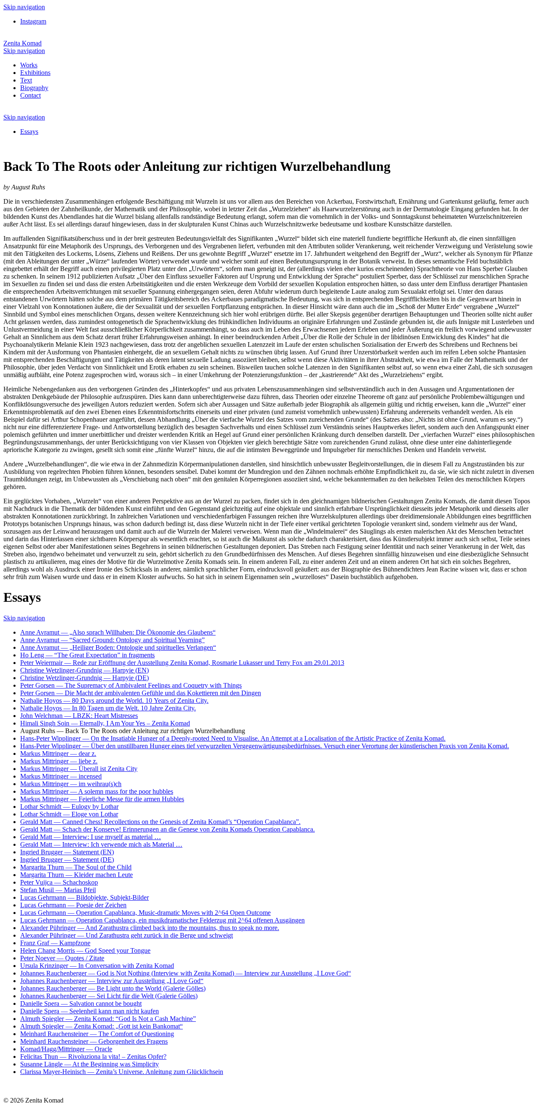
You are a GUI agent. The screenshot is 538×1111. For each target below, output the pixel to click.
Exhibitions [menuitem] (35, 72)
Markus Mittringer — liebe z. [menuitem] (59, 761)
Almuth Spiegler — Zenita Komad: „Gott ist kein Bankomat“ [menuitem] (101, 1026)
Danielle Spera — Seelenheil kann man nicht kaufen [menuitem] (89, 1011)
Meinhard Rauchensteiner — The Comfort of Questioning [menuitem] (97, 1033)
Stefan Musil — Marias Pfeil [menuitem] (58, 889)
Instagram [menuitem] (33, 21)
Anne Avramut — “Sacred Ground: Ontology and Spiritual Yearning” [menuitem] (112, 639)
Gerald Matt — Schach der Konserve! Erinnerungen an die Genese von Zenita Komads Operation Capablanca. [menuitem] (167, 829)
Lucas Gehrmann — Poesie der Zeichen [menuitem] (73, 905)
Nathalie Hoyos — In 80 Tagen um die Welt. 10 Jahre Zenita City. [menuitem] (108, 708)
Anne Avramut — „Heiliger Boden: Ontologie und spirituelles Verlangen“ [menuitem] (118, 647)
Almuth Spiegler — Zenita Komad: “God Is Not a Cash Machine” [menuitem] (108, 1018)
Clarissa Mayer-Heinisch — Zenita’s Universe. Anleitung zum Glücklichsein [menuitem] (121, 1071)
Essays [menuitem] (29, 131)
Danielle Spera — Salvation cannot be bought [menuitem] (81, 1003)
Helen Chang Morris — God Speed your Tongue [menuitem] (85, 950)
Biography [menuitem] (34, 87)
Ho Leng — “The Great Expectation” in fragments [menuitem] (87, 655)
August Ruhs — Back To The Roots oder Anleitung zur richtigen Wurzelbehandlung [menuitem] (132, 730)
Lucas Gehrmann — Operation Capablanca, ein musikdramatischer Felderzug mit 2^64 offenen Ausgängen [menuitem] (162, 920)
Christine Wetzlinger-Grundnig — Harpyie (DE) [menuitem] (84, 677)
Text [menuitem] (26, 80)
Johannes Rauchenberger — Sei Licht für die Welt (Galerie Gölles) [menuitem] (109, 995)
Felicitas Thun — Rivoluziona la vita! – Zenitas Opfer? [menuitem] (93, 1056)
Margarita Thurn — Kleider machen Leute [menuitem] (76, 874)
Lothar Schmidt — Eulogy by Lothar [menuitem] (69, 806)
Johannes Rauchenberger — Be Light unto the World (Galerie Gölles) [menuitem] (113, 988)
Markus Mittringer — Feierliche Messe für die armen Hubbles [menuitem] (102, 799)
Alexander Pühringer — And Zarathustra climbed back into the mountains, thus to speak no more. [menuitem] (149, 927)
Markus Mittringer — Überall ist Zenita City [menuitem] (78, 768)
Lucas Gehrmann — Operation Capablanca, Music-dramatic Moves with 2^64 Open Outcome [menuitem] (145, 912)
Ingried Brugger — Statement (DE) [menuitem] (67, 859)
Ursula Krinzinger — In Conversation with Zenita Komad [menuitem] (97, 965)
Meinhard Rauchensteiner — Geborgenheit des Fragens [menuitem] (94, 1041)
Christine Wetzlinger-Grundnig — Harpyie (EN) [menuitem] (84, 670)
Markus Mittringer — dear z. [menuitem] (58, 753)
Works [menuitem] (28, 65)
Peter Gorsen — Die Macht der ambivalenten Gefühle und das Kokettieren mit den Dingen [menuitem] (140, 692)
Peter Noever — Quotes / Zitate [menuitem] (62, 958)
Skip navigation (24, 7)
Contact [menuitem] (30, 95)
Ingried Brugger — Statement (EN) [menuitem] (67, 852)
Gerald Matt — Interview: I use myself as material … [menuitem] (90, 836)
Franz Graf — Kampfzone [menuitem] (55, 942)
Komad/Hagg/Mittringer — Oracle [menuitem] (66, 1049)
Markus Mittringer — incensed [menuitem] (61, 776)
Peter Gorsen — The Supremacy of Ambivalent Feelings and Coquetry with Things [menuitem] (131, 685)
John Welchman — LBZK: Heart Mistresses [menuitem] (79, 715)
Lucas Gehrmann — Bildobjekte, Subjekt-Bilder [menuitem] (84, 897)
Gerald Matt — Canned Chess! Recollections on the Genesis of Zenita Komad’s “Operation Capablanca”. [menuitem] (160, 821)
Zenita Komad (22, 43)
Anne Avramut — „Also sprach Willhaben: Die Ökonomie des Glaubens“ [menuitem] (118, 632)
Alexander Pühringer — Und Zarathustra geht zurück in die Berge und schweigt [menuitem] (126, 935)
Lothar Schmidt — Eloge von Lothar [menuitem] (69, 814)
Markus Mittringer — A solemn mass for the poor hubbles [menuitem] (96, 791)
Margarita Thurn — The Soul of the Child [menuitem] (76, 867)
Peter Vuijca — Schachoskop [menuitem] (59, 882)
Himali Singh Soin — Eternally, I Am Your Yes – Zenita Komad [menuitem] (105, 723)
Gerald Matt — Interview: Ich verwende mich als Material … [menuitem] (101, 844)
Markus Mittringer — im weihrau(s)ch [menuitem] (70, 783)
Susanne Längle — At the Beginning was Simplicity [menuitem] (89, 1064)
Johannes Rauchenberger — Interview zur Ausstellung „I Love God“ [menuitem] (111, 980)
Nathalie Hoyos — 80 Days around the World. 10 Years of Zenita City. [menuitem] (114, 700)
